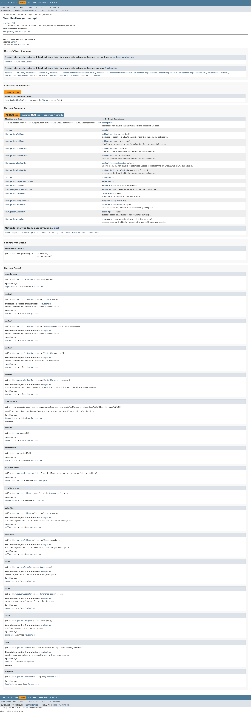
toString (76, 232)
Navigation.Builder (14, 73)
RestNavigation (22, 32)
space (104, 205)
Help (58, 3)
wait (84, 232)
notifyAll (65, 232)
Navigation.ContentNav (37, 73)
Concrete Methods (53, 115)
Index (52, 3)
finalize (25, 232)
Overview (5, 3)
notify (55, 232)
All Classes (55, 7)
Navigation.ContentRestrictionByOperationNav (72, 73)
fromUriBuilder (109, 189)
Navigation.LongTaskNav (16, 75)
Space (116, 141)
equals (15, 232)
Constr (26, 10)
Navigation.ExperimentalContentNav (114, 73)
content (105, 148)
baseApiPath (107, 123)
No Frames (40, 7)
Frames (31, 7)
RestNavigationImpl (14, 100)
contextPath (107, 177)
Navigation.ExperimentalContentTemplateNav (155, 73)
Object (14, 42)
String (28, 100)
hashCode (46, 232)
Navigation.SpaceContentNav (43, 75)
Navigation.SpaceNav (69, 75)
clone (7, 232)
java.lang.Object (10, 23)
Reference (115, 170)
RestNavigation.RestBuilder (18, 62)
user (104, 219)
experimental (108, 181)
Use (29, 3)
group (104, 193)
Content (117, 134)
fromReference (109, 185)
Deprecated (43, 3)
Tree (34, 3)
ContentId (115, 156)
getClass (35, 232)
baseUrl (105, 130)
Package (14, 3)
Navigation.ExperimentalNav (192, 73)
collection (107, 134)
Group (110, 193)
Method (34, 10)
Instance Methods (31, 115)
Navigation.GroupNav (218, 73)
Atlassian (24, 707)
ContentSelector (118, 163)
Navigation (8, 32)
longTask (106, 201)
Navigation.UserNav (90, 75)
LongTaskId (116, 201)
